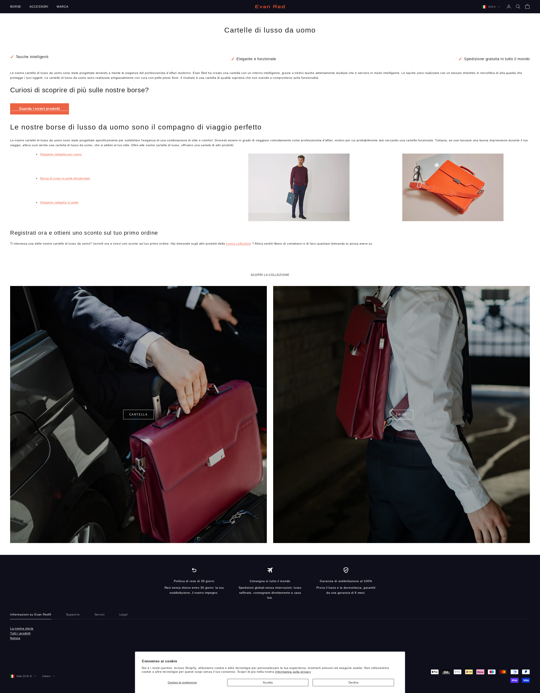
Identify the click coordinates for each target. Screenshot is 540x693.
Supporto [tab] (73, 614)
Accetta (268, 682)
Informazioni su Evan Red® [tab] (30, 614)
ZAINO (401, 414)
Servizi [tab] (99, 614)
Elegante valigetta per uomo (61, 154)
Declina (353, 682)
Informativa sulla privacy (293, 671)
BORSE (15, 6)
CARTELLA (138, 414)
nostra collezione (238, 243)
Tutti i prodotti (20, 633)
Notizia (15, 638)
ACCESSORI (39, 6)
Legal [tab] (123, 614)
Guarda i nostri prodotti (39, 108)
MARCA (62, 6)
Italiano (46, 676)
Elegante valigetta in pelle (59, 202)
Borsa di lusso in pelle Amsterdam (65, 178)
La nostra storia (21, 628)
